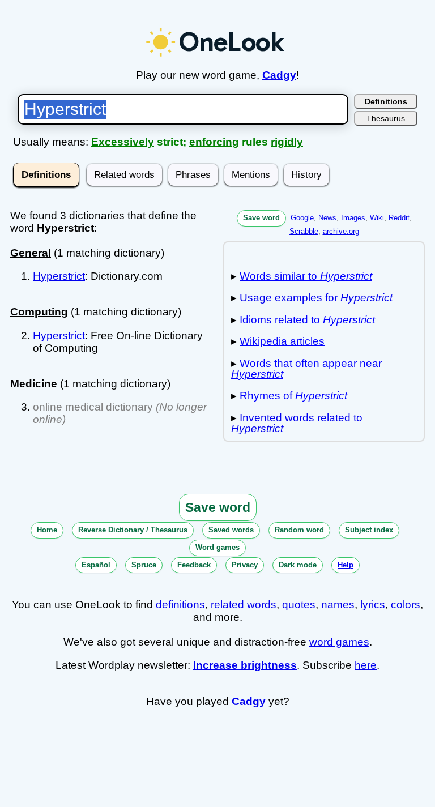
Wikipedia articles (282, 341)
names (338, 604)
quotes (298, 604)
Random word (299, 530)
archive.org (341, 231)
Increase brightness (245, 665)
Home (47, 530)
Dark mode (298, 565)
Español (96, 565)
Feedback (194, 565)
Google (302, 218)
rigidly (287, 142)
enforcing (214, 142)
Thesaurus (385, 118)
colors (405, 604)
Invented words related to (296, 423)
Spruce (143, 565)
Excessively (122, 142)
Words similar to (306, 276)
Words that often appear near (306, 368)
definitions (180, 604)
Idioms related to (307, 320)
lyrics (372, 604)
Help (345, 565)
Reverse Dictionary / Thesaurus (132, 530)
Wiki (377, 218)
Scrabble (303, 231)
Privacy (245, 565)
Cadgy (279, 75)
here (366, 665)
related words (243, 604)
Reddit (399, 218)
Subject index (369, 530)
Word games (217, 547)
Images (353, 218)
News (327, 218)
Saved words (231, 530)
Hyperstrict (59, 276)
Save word (261, 218)
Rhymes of (293, 396)
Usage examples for (316, 298)
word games (339, 642)
